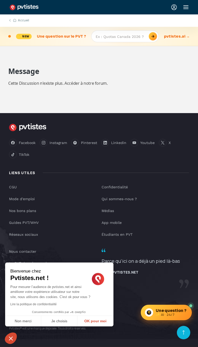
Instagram (58, 143)
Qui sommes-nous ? (119, 199)
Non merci (23, 321)
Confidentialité (115, 187)
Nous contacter (22, 251)
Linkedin (118, 143)
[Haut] (183, 332)
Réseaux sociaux (23, 234)
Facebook (27, 143)
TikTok (24, 155)
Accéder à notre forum (85, 83)
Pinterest (89, 143)
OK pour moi (95, 321)
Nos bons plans (22, 211)
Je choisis (59, 321)
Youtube (147, 143)
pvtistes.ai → (177, 36)
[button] (11, 338)
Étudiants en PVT (117, 234)
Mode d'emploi (22, 199)
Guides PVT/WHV (24, 223)
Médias (108, 211)
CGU (13, 187)
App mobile (112, 223)
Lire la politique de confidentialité (33, 304)
